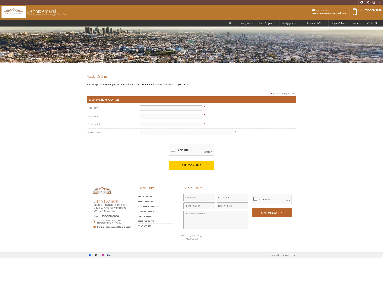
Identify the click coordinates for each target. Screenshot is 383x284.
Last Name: (93, 116)
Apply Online (247, 23)
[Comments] (215, 228)
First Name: (93, 107)
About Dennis (145, 201)
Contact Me (144, 226)
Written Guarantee (148, 206)
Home (232, 23)
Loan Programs (146, 211)
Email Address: (95, 132)
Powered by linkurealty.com (282, 255)
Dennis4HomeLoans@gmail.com (114, 226)
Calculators (144, 216)
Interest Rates (145, 221)
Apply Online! (191, 165)
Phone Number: (95, 124)
